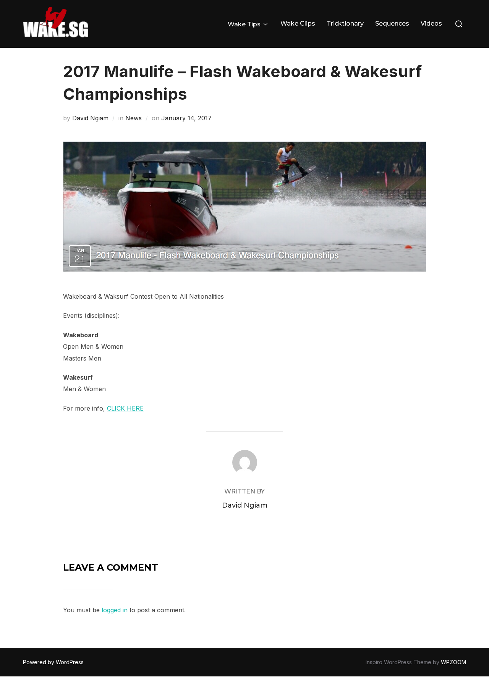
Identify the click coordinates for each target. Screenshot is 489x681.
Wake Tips (244, 24)
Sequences (392, 23)
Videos (431, 23)
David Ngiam (90, 118)
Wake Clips (297, 23)
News (133, 118)
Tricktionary (345, 23)
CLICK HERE (125, 408)
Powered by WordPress (53, 662)
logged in (115, 610)
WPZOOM (453, 662)
